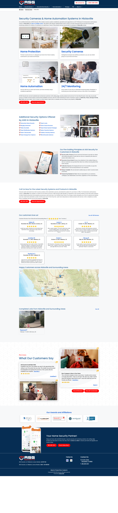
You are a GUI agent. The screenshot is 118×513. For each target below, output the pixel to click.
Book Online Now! (64, 445)
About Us (79, 6)
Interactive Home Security (42, 6)
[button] (58, 291)
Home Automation (57, 6)
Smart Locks (44, 123)
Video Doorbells (25, 128)
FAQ (73, 6)
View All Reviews (77, 390)
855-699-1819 (93, 3)
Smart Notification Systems (28, 130)
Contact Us (80, 3)
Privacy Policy (58, 470)
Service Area (28, 9)
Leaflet (77, 296)
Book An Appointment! (38, 102)
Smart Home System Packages (49, 128)
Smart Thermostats (26, 132)
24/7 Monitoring (70, 86)
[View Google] (71, 460)
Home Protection (30, 51)
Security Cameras (29, 6)
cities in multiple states (37, 23)
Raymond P (23, 330)
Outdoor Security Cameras (48, 132)
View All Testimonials (92, 390)
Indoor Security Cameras (47, 130)
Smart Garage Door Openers (28, 135)
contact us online (74, 440)
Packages (67, 6)
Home (20, 6)
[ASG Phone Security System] (38, 391)
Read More (36, 371)
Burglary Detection (26, 125)
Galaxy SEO (61, 473)
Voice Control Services (47, 125)
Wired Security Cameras (47, 135)
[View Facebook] (67, 460)
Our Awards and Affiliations (59, 412)
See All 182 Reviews (94, 215)
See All (97, 309)
